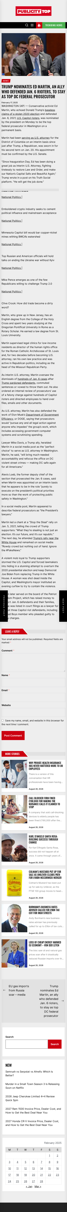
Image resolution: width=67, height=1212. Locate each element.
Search (9, 1036)
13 (33, 1168)
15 (49, 1168)
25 (17, 1181)
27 (33, 1181)
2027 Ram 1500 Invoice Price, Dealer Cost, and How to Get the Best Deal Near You (33, 1110)
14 (41, 1168)
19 (25, 1174)
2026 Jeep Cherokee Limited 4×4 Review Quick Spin (30, 1098)
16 (57, 1168)
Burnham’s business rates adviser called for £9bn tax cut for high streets (44, 910)
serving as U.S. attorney (36, 137)
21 (41, 1174)
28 (41, 1181)
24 (9, 1181)
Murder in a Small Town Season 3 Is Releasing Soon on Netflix (32, 1085)
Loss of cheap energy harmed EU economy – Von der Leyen (45, 943)
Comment (8, 650)
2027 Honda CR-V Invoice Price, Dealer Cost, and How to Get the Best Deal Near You (32, 1123)
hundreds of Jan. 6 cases (32, 378)
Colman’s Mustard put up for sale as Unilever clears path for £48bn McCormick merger (45, 875)
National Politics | (12, 197)
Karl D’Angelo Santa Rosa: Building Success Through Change (43, 839)
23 (57, 1174)
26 (25, 1181)
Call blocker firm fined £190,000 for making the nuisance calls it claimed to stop (44, 802)
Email (6, 690)
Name (6, 675)
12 (25, 1168)
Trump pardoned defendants (18, 382)
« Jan (29, 1186)
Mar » (38, 1186)
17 (9, 1174)
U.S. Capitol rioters (28, 118)
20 (33, 1174)
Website (6, 705)
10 (9, 1168)
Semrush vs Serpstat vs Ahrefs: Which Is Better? (29, 1073)
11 (17, 1168)
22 (49, 1174)
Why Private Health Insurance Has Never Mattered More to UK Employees (46, 766)
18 (17, 1174)
